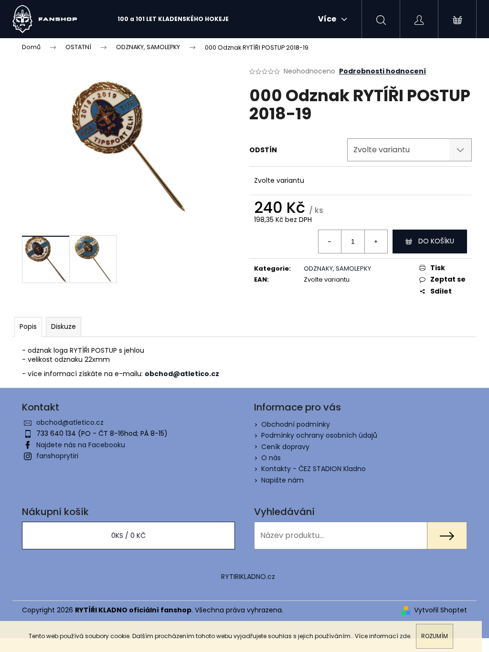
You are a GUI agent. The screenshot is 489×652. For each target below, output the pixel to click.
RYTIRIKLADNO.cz (248, 576)
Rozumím (434, 636)
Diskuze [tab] (63, 326)
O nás (271, 458)
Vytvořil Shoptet (440, 610)
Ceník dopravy (285, 447)
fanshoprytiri (57, 456)
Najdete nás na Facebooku (80, 445)
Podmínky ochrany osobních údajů (319, 435)
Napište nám (282, 480)
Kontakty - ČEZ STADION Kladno (313, 468)
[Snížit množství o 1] (330, 241)
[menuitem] (173, 19)
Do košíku (436, 241)
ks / (128, 535)
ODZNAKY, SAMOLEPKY (337, 268)
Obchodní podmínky (295, 424)
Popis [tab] (28, 326)
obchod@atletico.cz (70, 422)
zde (405, 636)
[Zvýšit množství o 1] (375, 241)
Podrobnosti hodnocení (382, 71)
